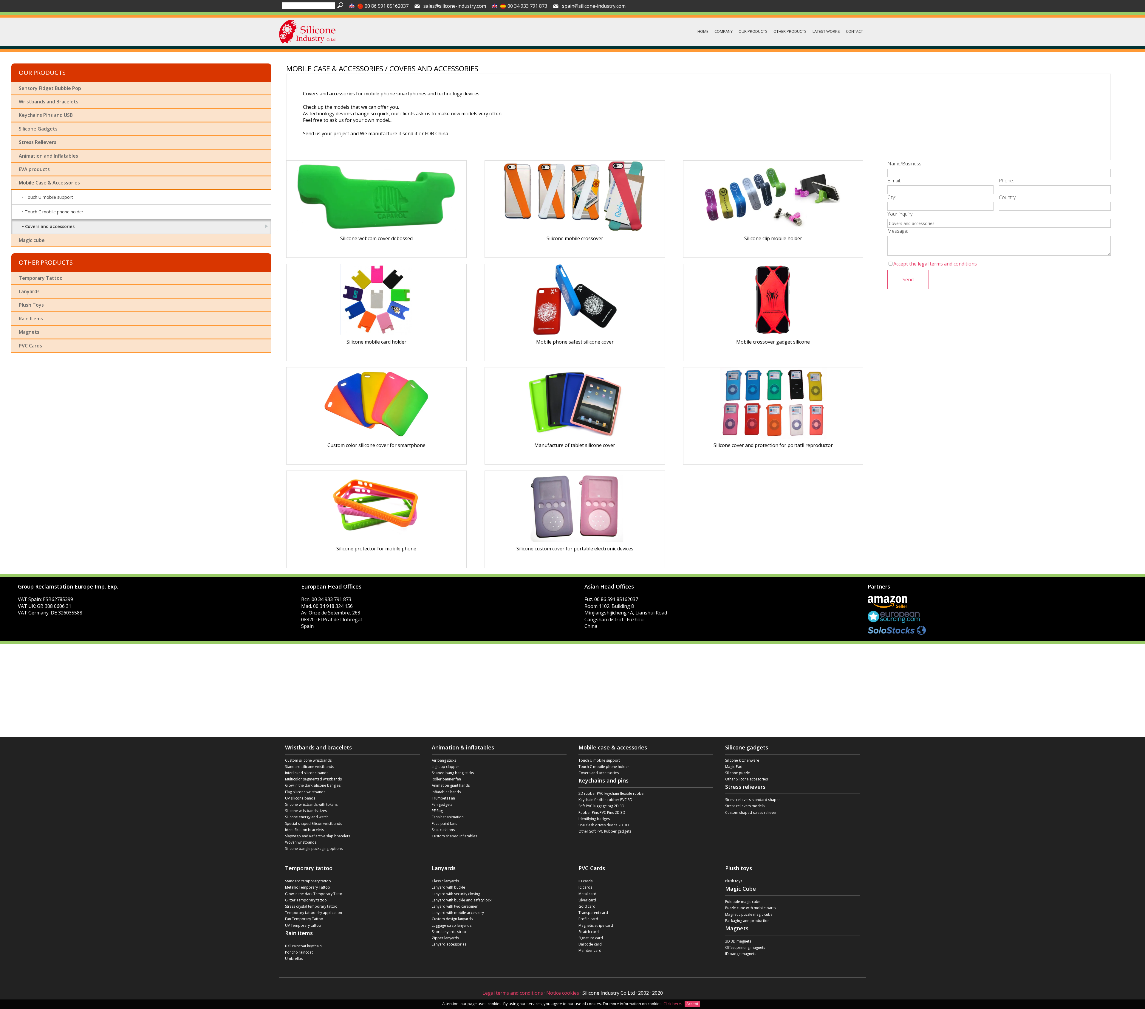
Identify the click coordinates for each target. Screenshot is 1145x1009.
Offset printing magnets (745, 947)
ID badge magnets (740, 953)
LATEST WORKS (826, 31)
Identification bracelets (304, 829)
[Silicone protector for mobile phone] (376, 506)
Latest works (301, 696)
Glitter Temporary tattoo (306, 900)
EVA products (34, 169)
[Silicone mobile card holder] (376, 300)
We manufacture (305, 685)
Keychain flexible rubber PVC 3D (605, 799)
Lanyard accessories (449, 944)
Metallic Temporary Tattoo (307, 887)
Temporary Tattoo (41, 278)
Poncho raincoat (299, 952)
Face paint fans (444, 823)
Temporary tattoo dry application (313, 912)
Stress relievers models (745, 805)
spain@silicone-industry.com (594, 6)
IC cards (585, 887)
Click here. (673, 1003)
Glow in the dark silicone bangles (313, 785)
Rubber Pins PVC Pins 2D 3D (601, 812)
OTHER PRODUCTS (790, 31)
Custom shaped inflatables (454, 836)
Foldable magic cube (742, 901)
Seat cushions (443, 829)
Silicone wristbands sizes (306, 810)
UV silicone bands (300, 798)
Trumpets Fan (443, 798)
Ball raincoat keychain (303, 946)
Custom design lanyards (452, 918)
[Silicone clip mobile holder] (773, 196)
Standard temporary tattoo (308, 881)
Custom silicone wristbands (308, 760)
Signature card (590, 937)
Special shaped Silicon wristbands (313, 823)
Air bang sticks (444, 760)
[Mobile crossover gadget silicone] (773, 300)
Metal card (587, 893)
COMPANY (723, 31)
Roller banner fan (446, 779)
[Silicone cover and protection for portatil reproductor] (773, 403)
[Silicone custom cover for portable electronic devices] (575, 506)
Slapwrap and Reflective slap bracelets (317, 836)
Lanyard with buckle (448, 887)
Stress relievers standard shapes (752, 799)
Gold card (586, 906)
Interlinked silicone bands (306, 772)
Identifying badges (594, 818)
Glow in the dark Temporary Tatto (313, 893)
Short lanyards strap (449, 931)
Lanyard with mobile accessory (458, 912)
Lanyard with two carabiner (455, 906)
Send (908, 279)
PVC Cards (30, 345)
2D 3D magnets (738, 941)
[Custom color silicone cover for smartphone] (376, 403)
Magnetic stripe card (595, 925)
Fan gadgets (442, 804)
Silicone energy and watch (307, 816)
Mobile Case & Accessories (49, 182)
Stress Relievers (37, 142)
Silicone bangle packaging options (314, 848)
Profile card (588, 918)
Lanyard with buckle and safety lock (461, 900)
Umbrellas (294, 958)
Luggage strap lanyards (451, 925)
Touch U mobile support (49, 197)
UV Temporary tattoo (303, 925)
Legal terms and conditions (512, 993)
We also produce (305, 691)
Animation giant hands (451, 785)
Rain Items (31, 318)
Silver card (587, 900)
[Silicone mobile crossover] (575, 196)
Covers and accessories (50, 226)
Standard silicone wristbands (309, 766)
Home (296, 674)
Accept (692, 1003)
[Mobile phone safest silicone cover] (575, 300)
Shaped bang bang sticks (453, 772)
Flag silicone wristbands (305, 791)
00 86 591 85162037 (387, 6)
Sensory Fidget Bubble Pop (50, 88)
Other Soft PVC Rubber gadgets (604, 831)
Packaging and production (747, 920)
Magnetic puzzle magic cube (749, 914)
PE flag (437, 810)
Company (299, 679)
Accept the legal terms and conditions (935, 263)
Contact (297, 707)
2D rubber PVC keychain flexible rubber (611, 793)
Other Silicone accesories (746, 779)
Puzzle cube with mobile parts (750, 907)
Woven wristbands (300, 842)
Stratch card (588, 931)
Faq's (295, 702)
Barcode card (590, 944)
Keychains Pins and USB (46, 115)
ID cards (585, 881)
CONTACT (854, 31)
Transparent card (593, 912)
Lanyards (29, 291)
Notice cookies (562, 993)
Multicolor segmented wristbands (313, 779)
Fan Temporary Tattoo (304, 918)
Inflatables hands (446, 791)
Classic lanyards (445, 881)
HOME (702, 31)
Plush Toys (31, 305)
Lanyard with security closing (456, 893)
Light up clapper (445, 766)
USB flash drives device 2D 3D (603, 825)
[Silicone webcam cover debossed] (376, 196)
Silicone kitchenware (742, 760)
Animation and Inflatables (48, 156)
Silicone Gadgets (38, 128)
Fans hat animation (448, 816)
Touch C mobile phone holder (54, 212)
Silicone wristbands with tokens (311, 804)
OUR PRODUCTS (753, 31)
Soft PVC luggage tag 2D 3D (601, 805)
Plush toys (733, 881)
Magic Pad (733, 766)
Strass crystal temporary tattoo (311, 906)
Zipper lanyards (445, 937)
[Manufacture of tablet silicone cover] (575, 403)
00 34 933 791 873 (527, 6)
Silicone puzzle (737, 772)
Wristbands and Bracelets (48, 101)
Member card (589, 950)
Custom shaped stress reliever (751, 812)
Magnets (29, 332)
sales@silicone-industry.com (454, 6)
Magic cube (32, 240)
